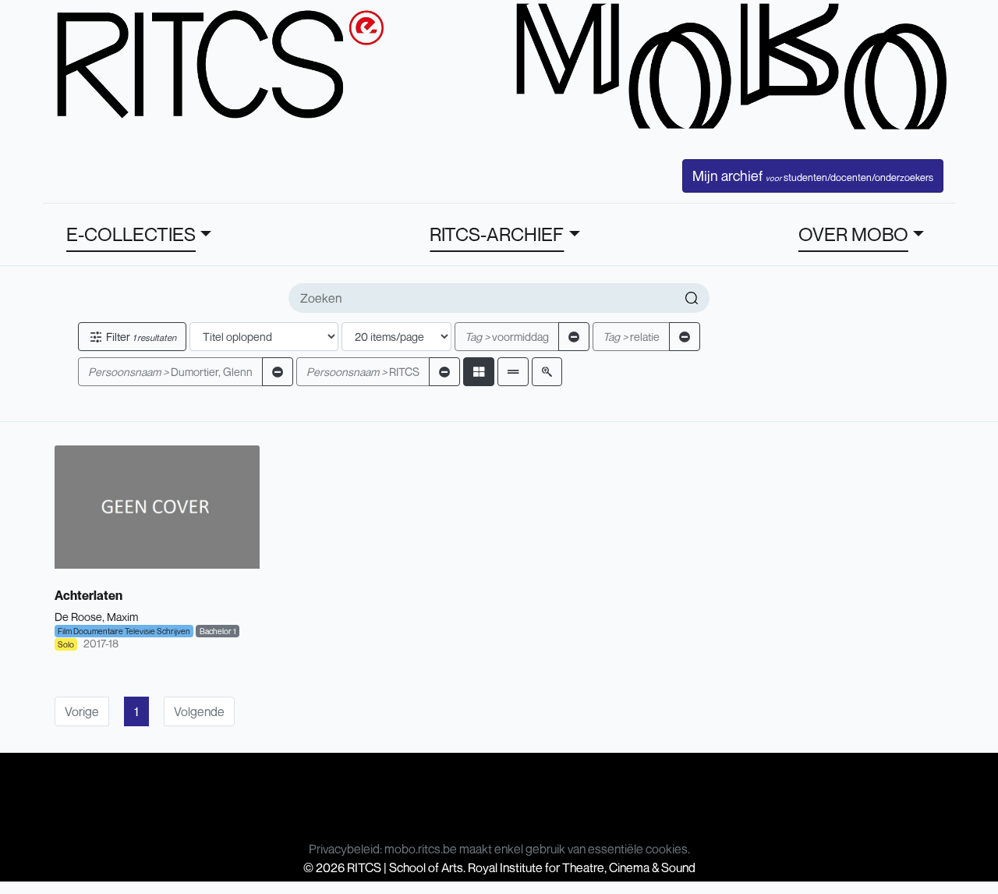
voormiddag (507, 336)
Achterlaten (88, 595)
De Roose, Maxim (96, 616)
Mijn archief (812, 175)
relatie (631, 336)
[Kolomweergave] (478, 371)
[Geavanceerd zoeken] (547, 371)
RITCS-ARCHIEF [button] (497, 234)
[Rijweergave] (513, 371)
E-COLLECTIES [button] (131, 234)
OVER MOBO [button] (853, 234)
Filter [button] (140, 336)
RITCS (362, 371)
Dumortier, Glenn (170, 371)
